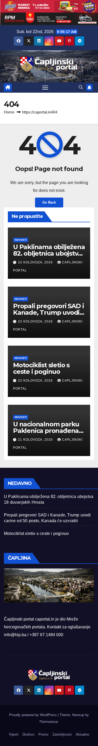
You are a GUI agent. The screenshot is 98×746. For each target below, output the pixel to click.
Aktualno (82, 734)
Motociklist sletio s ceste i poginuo (41, 368)
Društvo (28, 734)
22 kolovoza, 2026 (36, 262)
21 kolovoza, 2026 (36, 439)
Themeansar (48, 722)
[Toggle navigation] (45, 87)
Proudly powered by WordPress (33, 715)
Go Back (49, 202)
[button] (81, 87)
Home (9, 112)
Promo (43, 734)
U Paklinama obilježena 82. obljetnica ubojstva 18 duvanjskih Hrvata (49, 253)
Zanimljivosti (62, 734)
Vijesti (13, 734)
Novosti (21, 239)
